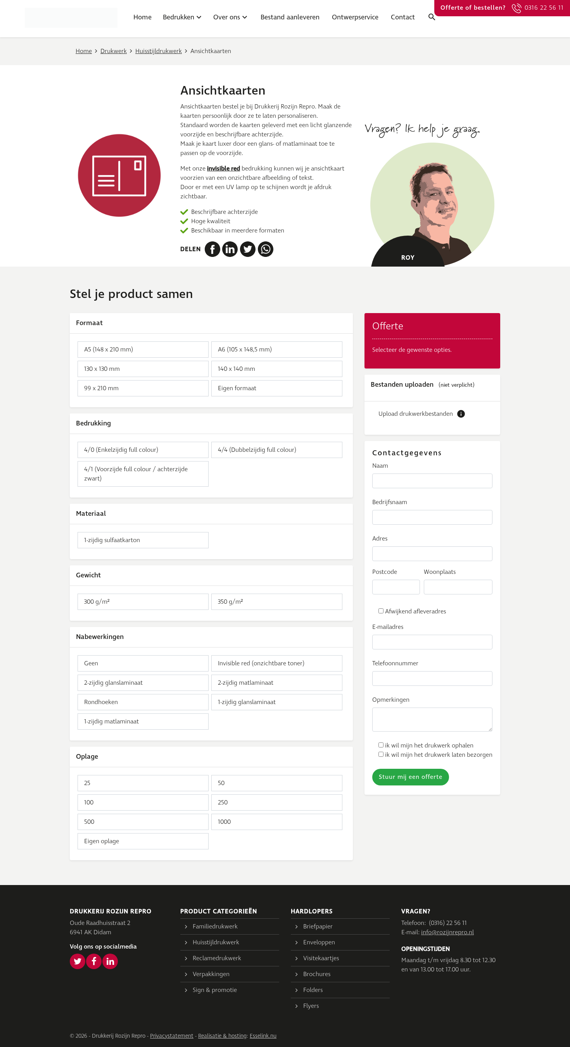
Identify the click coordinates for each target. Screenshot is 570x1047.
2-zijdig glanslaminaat (113, 682)
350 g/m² (230, 602)
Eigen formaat (237, 388)
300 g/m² (96, 602)
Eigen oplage (101, 841)
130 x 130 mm (102, 369)
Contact (403, 17)
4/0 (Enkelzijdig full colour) (121, 450)
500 (89, 822)
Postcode (384, 572)
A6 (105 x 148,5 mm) (245, 349)
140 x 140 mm (236, 369)
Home (142, 17)
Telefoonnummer (395, 663)
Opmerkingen (390, 700)
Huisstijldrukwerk (158, 51)
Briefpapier (318, 926)
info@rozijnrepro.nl (447, 932)
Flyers (311, 1006)
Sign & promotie (215, 990)
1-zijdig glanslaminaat (247, 702)
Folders (313, 990)
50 (221, 783)
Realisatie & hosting (222, 1036)
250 (223, 802)
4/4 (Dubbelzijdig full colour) (257, 450)
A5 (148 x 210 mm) (108, 349)
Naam (380, 466)
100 (88, 802)
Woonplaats (440, 572)
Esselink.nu (263, 1036)
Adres (379, 538)
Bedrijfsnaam (389, 502)
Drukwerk (113, 51)
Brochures (316, 974)
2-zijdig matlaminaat (245, 682)
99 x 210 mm (101, 388)
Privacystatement (171, 1036)
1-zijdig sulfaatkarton (112, 540)
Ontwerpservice (355, 17)
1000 (224, 822)
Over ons (226, 17)
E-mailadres (387, 627)
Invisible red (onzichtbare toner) (261, 663)
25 (87, 783)
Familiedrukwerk (215, 926)
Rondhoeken (101, 702)
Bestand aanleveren (290, 17)
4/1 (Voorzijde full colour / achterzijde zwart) (136, 474)
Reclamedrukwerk (217, 958)
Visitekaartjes (321, 958)
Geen (91, 663)
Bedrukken (178, 17)
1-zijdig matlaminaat (111, 721)
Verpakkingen (211, 974)
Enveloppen (319, 942)
